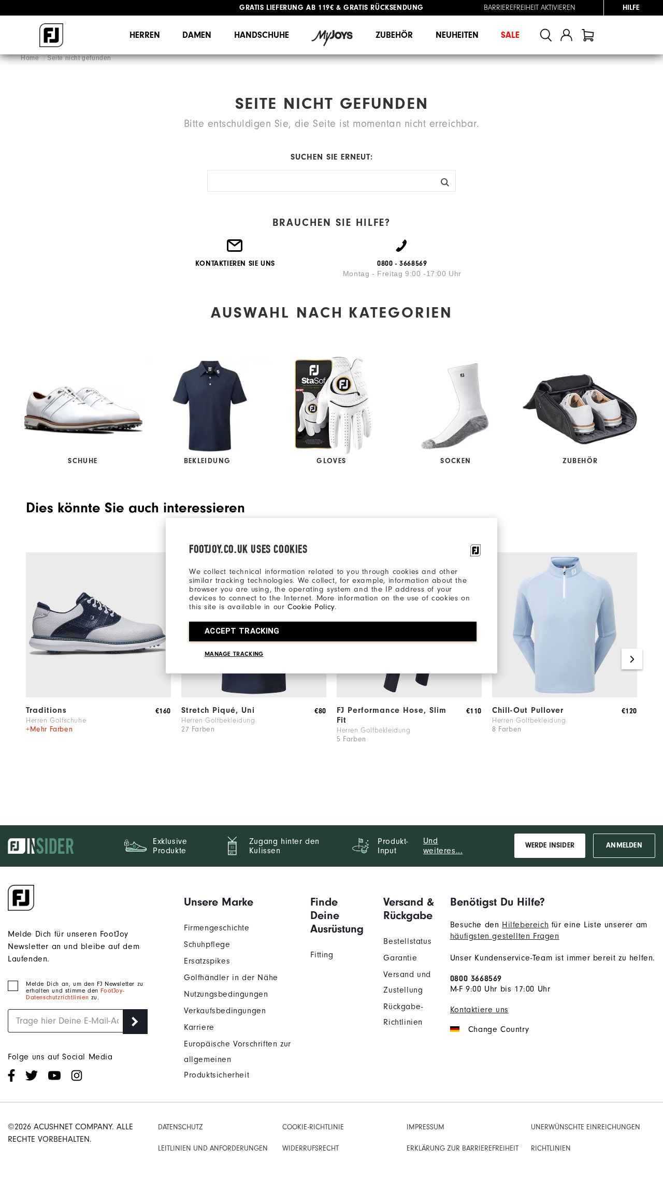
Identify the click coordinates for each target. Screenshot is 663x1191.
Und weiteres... (443, 845)
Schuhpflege (207, 944)
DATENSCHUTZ (180, 1127)
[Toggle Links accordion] (239, 902)
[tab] (588, 35)
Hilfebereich (525, 924)
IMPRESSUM (425, 1127)
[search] (546, 35)
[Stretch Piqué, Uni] (253, 694)
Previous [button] (31, 659)
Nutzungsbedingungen (226, 994)
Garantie (400, 958)
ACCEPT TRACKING (242, 631)
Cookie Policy (311, 606)
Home (31, 58)
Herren (144, 35)
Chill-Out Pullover (528, 710)
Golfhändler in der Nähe (231, 977)
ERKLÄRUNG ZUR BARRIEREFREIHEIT (462, 1148)
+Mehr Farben (49, 729)
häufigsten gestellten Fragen (504, 936)
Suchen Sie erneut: (332, 157)
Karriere (199, 1027)
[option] (98, 659)
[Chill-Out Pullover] (564, 694)
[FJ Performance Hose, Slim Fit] (409, 694)
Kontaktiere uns (479, 1009)
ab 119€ (286, 8)
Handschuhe (261, 35)
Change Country (498, 1029)
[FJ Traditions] (98, 694)
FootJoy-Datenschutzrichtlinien (75, 994)
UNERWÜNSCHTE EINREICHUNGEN (585, 1127)
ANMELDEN (624, 845)
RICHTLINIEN (551, 1148)
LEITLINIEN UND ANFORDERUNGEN (213, 1148)
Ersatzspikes (207, 961)
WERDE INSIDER (549, 845)
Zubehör (394, 35)
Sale (510, 35)
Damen (196, 35)
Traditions (46, 710)
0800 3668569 (476, 978)
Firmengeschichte (217, 927)
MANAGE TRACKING (234, 653)
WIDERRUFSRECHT (310, 1148)
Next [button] (632, 659)
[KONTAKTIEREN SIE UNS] (235, 250)
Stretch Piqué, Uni (218, 710)
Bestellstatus (407, 941)
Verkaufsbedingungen (225, 1010)
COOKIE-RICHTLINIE (313, 1127)
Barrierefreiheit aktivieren (529, 8)
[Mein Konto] (566, 35)
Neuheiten (457, 35)
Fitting (321, 954)
